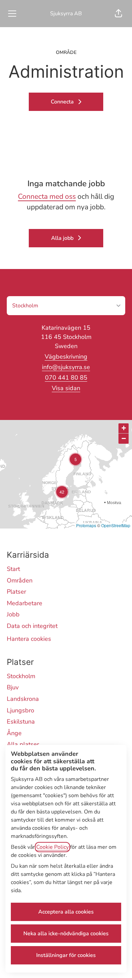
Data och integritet (32, 626)
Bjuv (13, 687)
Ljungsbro (20, 710)
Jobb (13, 614)
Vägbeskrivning (66, 356)
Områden (19, 580)
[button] (118, 13)
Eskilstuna (21, 721)
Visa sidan (66, 388)
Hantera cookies (29, 639)
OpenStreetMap (115, 525)
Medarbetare (24, 603)
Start (13, 569)
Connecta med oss (47, 196)
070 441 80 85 (66, 377)
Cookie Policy (52, 847)
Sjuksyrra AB (66, 13)
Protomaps (86, 525)
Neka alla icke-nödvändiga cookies (66, 933)
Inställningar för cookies (66, 955)
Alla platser (23, 744)
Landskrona (23, 699)
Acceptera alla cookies (66, 912)
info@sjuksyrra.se (66, 367)
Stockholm (21, 676)
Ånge (14, 733)
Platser (16, 592)
